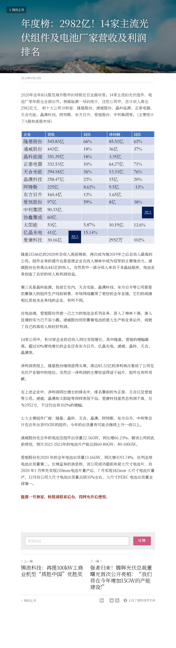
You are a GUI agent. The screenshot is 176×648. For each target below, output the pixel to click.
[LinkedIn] (102, 600)
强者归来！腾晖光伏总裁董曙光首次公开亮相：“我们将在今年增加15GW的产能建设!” (121, 577)
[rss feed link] (117, 600)
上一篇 (28, 561)
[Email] (111, 600)
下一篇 (94, 561)
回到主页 (18, 10)
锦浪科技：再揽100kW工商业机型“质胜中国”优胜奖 (52, 570)
